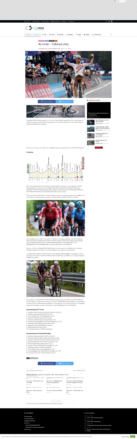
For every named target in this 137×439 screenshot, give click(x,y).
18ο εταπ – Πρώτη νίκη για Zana (34, 391)
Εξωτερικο (52, 40)
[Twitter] (109, 21)
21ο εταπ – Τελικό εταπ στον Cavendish (34, 381)
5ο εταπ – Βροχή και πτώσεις (79, 369)
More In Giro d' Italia (61, 374)
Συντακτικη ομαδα (45, 21)
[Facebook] (106, 21)
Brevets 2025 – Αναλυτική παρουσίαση (35, 427)
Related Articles (31, 374)
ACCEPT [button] (132, 436)
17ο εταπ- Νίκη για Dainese (54, 390)
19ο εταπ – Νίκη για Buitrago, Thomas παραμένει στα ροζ (74, 381)
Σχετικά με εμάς (36, 21)
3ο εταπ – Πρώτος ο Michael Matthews (34, 369)
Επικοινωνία (71, 21)
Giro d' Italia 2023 (34, 358)
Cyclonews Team (43, 48)
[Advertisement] (55, 137)
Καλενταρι (64, 21)
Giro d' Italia (41, 40)
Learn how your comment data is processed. (52, 403)
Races (47, 40)
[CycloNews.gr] (34, 25)
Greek (117, 1)
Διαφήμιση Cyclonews (55, 21)
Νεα (56, 40)
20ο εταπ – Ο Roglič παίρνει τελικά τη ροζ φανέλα (54, 381)
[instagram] (111, 21)
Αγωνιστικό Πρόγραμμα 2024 (33, 425)
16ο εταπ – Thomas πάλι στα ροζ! (74, 391)
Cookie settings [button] (125, 436)
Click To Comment (56, 401)
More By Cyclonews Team (46, 374)
